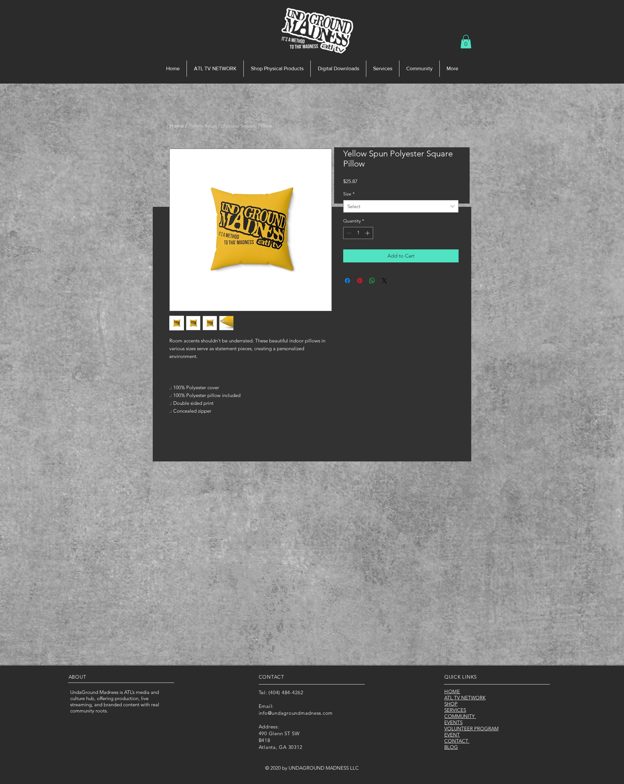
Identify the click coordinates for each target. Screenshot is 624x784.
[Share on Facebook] (347, 281)
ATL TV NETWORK (465, 698)
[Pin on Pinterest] (360, 281)
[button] (466, 41)
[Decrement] (348, 233)
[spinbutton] (358, 233)
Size (349, 194)
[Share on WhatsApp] (372, 281)
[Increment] (368, 233)
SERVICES (455, 710)
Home (176, 126)
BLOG (451, 747)
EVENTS (453, 722)
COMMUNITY (460, 716)
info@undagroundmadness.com (296, 713)
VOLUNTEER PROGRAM (471, 728)
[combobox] (401, 206)
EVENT (452, 735)
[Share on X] (384, 281)
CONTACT (457, 741)
